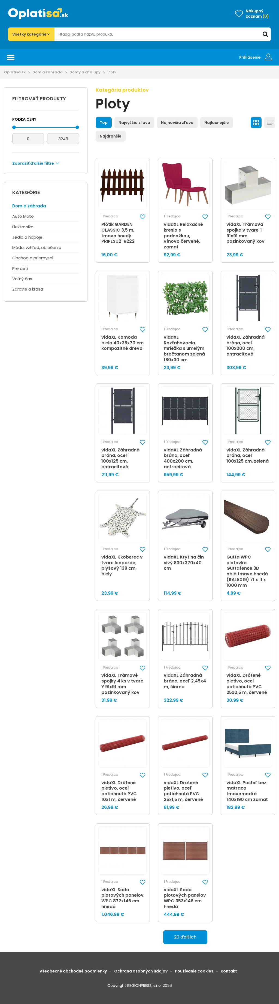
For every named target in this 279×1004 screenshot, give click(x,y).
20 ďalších (185, 937)
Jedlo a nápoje (27, 237)
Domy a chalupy (85, 72)
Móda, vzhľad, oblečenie (36, 247)
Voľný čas (22, 278)
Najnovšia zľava (177, 122)
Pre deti (20, 268)
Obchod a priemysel (32, 257)
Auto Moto (23, 216)
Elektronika (23, 227)
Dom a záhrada (47, 72)
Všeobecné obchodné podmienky (73, 971)
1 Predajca (109, 216)
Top (104, 122)
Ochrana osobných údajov (141, 971)
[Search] (265, 34)
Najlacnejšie (216, 122)
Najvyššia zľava (134, 122)
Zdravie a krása (27, 289)
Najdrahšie (111, 136)
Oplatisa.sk (15, 72)
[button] (142, 217)
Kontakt (229, 971)
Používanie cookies (194, 971)
